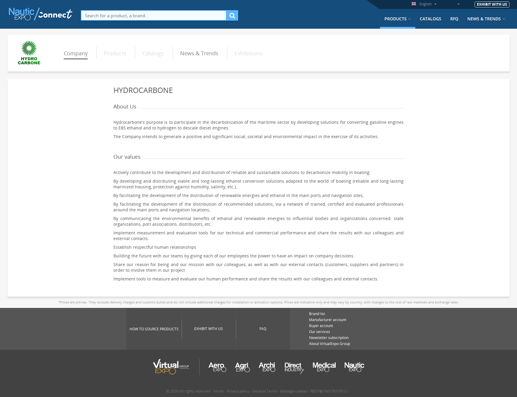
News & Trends (484, 19)
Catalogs (430, 19)
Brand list (317, 313)
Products (395, 19)
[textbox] (153, 15)
